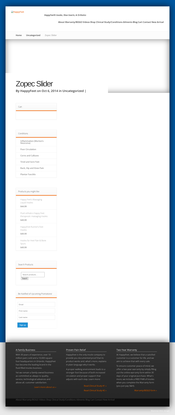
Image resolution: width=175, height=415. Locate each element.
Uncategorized (33, 35)
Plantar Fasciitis (28, 174)
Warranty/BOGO (73, 22)
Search (24, 278)
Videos (86, 22)
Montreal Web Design (160, 411)
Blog (135, 22)
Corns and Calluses (29, 155)
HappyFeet (28, 91)
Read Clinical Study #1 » (95, 385)
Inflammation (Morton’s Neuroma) (32, 142)
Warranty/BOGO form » (145, 390)
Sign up (22, 325)
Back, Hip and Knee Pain (32, 168)
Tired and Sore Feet (29, 161)
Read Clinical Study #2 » (95, 390)
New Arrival (158, 22)
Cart (140, 22)
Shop (92, 22)
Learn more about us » (45, 387)
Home (19, 35)
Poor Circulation (28, 149)
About (61, 22)
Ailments (127, 22)
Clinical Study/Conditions (109, 22)
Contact (147, 22)
